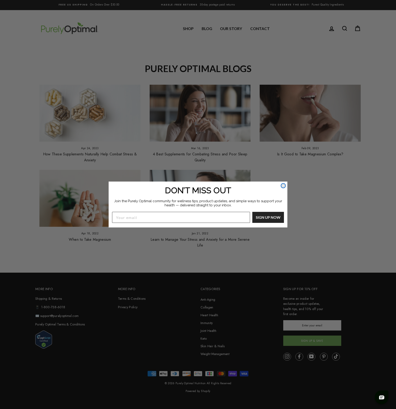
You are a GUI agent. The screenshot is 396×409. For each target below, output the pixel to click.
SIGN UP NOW (268, 217)
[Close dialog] (283, 185)
